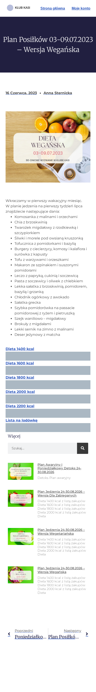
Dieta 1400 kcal (20, 349)
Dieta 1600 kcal (20, 363)
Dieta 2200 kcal (20, 406)
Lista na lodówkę (22, 420)
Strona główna (52, 8)
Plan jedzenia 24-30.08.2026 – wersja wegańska (61, 570)
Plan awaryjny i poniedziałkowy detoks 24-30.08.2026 (59, 468)
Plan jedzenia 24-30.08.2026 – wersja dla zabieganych (61, 493)
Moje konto (81, 8)
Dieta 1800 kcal (20, 377)
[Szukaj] (82, 448)
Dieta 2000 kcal (20, 392)
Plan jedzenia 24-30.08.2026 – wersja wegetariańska (61, 532)
